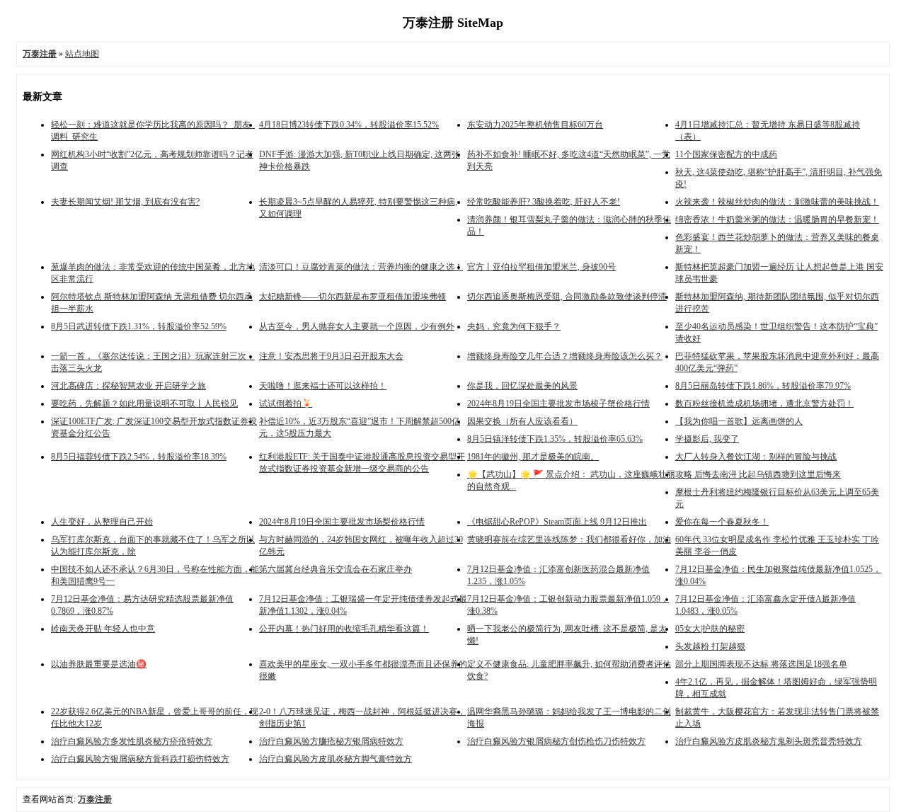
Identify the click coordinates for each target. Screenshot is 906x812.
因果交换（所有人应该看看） (522, 421)
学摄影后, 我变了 (707, 439)
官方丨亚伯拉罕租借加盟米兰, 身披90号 (541, 267)
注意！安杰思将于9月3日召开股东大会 (331, 356)
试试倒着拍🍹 (285, 403)
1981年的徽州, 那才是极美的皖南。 (533, 457)
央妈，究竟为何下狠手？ (514, 326)
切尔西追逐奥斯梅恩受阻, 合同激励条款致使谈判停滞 (567, 297)
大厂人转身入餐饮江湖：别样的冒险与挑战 (756, 457)
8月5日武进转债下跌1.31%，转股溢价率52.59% (138, 326)
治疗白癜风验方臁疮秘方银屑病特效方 (331, 741)
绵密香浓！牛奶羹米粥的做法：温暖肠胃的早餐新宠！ (777, 219)
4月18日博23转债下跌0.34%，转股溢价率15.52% (349, 125)
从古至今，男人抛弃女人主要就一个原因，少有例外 (356, 326)
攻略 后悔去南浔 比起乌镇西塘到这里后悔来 (758, 474)
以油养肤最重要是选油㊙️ (99, 664)
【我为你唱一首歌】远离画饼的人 (739, 421)
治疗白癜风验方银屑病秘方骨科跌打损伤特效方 (140, 759)
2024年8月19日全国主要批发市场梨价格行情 (342, 522)
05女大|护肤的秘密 (710, 629)
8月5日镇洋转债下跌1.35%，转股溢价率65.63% (555, 439)
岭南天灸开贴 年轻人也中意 (103, 629)
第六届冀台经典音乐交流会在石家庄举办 (335, 569)
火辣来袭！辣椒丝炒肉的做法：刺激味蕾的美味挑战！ (777, 202)
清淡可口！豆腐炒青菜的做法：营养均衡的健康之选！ (361, 267)
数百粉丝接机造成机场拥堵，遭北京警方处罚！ (764, 403)
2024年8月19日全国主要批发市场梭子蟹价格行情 (558, 403)
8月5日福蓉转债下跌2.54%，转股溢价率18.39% (138, 457)
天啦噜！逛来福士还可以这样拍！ (322, 386)
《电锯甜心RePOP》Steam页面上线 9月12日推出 (557, 522)
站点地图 (82, 54)
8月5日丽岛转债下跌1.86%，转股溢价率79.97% (763, 386)
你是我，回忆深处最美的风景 (522, 386)
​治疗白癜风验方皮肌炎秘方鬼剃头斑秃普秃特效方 (768, 741)
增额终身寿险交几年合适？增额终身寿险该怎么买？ (565, 356)
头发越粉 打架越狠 (710, 646)
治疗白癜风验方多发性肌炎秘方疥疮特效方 (131, 741)
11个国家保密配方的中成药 (726, 154)
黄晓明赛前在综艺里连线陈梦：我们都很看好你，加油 (569, 539)
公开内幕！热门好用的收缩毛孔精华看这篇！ (344, 629)
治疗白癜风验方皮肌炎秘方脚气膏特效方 (335, 759)
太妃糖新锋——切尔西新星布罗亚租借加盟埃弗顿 (352, 297)
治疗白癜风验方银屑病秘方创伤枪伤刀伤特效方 (556, 741)
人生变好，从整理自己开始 (102, 522)
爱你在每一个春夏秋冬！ (722, 522)
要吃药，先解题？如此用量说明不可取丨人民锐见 (144, 403)
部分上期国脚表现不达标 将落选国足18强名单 (761, 664)
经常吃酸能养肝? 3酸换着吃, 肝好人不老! (543, 202)
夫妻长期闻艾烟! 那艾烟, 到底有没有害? (125, 202)
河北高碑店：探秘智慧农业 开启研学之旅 (128, 386)
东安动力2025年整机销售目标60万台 (535, 125)
